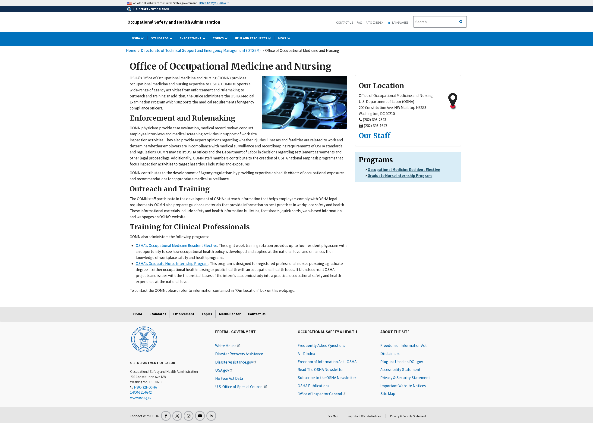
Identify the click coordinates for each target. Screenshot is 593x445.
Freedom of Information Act (403, 345)
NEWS (282, 38)
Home (131, 50)
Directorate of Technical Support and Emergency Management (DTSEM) (201, 50)
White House (226, 345)
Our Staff (374, 135)
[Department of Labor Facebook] (166, 416)
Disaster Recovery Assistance (239, 353)
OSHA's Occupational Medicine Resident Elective (176, 245)
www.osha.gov (140, 397)
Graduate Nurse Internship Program (400, 175)
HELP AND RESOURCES (251, 38)
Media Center (230, 314)
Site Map (387, 393)
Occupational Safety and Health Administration (173, 22)
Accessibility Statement (400, 369)
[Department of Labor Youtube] (200, 416)
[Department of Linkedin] (211, 416)
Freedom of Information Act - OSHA (327, 361)
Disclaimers (390, 353)
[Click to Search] (461, 22)
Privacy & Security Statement (405, 377)
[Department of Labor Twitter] (177, 416)
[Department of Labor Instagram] (188, 416)
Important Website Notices (403, 385)
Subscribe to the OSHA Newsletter (327, 377)
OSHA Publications (313, 385)
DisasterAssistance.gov (234, 362)
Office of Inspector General (320, 393)
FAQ (359, 22)
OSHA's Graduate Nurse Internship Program (172, 263)
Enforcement (191, 38)
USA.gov (222, 370)
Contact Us (344, 22)
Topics (218, 38)
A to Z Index (374, 22)
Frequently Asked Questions (321, 345)
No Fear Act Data (229, 378)
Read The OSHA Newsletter (321, 369)
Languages (400, 22)
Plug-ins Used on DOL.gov (401, 361)
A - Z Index (306, 353)
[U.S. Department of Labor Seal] (144, 339)
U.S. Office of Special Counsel (239, 386)
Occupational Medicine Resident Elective (404, 169)
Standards (160, 38)
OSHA (136, 38)
